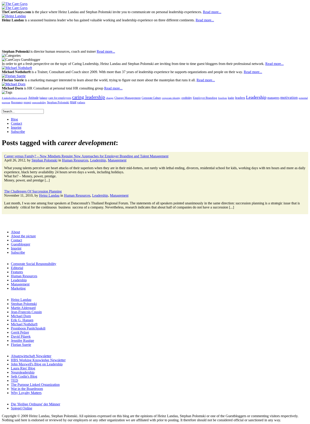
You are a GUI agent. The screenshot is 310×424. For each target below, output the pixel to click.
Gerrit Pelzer (20, 332)
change (109, 98)
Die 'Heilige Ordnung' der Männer (35, 404)
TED (14, 380)
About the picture (23, 236)
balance (43, 97)
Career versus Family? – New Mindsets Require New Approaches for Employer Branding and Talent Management (86, 156)
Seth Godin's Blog (24, 376)
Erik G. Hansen (22, 320)
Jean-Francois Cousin (26, 312)
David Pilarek (21, 336)
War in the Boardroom (27, 389)
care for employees (59, 97)
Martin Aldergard (23, 308)
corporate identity (171, 98)
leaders (240, 97)
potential (303, 98)
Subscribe (18, 252)
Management (117, 160)
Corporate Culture (151, 97)
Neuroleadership (22, 372)
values (81, 102)
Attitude (33, 97)
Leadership (256, 97)
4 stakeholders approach (14, 98)
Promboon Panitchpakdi (28, 328)
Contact (16, 240)
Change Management (127, 97)
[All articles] (14, 4)
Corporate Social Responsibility (33, 264)
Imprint (16, 248)
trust (73, 102)
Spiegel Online (21, 408)
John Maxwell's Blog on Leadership (37, 364)
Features (17, 272)
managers (273, 97)
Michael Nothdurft (24, 324)
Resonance (17, 102)
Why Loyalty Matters (26, 393)
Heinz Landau (49, 195)
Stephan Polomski (58, 102)
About (15, 232)
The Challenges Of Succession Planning (33, 191)
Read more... (212, 12)
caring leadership (88, 97)
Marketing (18, 288)
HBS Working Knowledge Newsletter (38, 360)
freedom (222, 98)
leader (231, 98)
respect (27, 102)
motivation (289, 97)
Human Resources (75, 160)
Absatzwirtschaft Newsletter (31, 356)
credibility (186, 97)
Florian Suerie (21, 345)
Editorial (17, 268)
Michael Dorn (21, 316)
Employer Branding (205, 97)
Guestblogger (20, 244)
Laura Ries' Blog (23, 368)
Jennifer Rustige (22, 340)
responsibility (39, 102)
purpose (6, 102)
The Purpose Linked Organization (35, 385)
